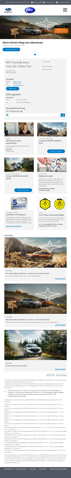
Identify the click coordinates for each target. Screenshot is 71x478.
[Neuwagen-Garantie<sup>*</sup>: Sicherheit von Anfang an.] (19, 203)
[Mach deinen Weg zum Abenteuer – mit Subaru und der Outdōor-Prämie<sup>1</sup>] (35, 299)
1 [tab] (31, 54)
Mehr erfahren (11, 49)
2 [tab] (35, 54)
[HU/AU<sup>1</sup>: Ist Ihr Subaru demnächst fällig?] (52, 204)
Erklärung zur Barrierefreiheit (58, 469)
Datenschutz (42, 469)
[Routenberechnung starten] (63, 115)
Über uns (12, 88)
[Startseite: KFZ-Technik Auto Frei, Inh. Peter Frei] (8, 10)
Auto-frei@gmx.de (18, 85)
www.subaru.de (9, 469)
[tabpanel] (35, 36)
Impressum (33, 469)
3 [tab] (38, 54)
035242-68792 (17, 81)
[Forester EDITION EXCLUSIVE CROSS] (35, 345)
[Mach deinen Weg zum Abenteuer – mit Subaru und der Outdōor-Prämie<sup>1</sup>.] (35, 253)
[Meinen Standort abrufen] (7, 115)
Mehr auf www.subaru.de (13, 226)
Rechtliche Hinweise (21, 469)
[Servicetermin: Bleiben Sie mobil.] (52, 165)
